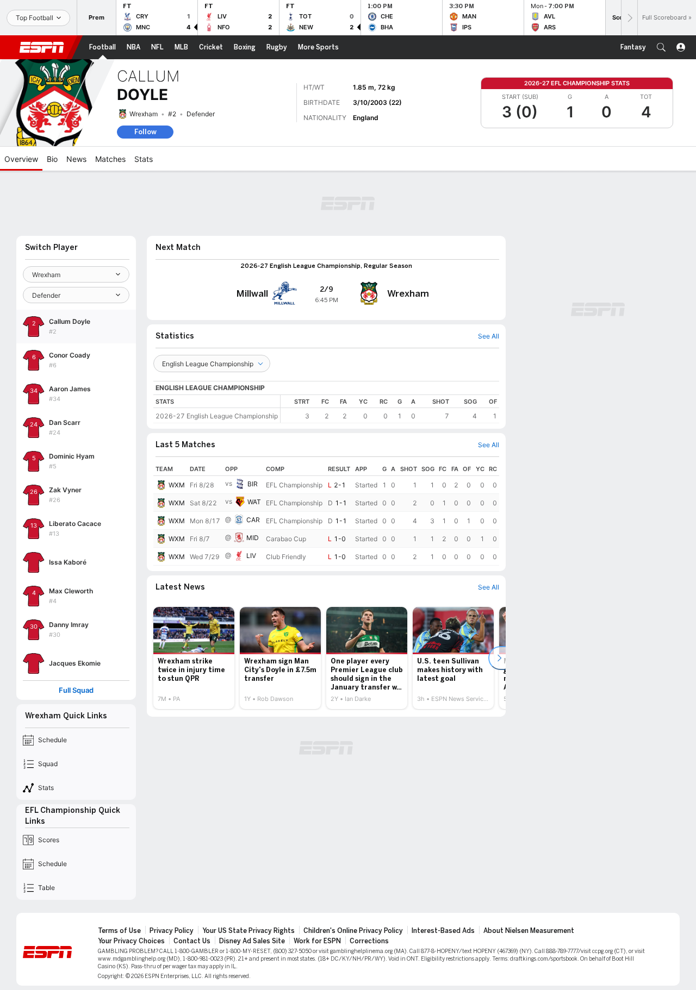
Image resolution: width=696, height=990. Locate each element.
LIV (251, 556)
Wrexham (143, 114)
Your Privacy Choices (131, 941)
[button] (661, 47)
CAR (253, 520)
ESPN (42, 47)
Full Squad (76, 690)
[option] (193, 658)
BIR (252, 484)
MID (252, 538)
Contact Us (191, 941)
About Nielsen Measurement (528, 931)
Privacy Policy (172, 931)
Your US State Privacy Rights (248, 931)
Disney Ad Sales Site (252, 941)
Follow (145, 132)
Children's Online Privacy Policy (353, 931)
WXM (177, 485)
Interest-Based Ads (443, 931)
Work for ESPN (317, 941)
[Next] (629, 17)
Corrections (369, 941)
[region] (390, 408)
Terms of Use (119, 931)
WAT (254, 502)
